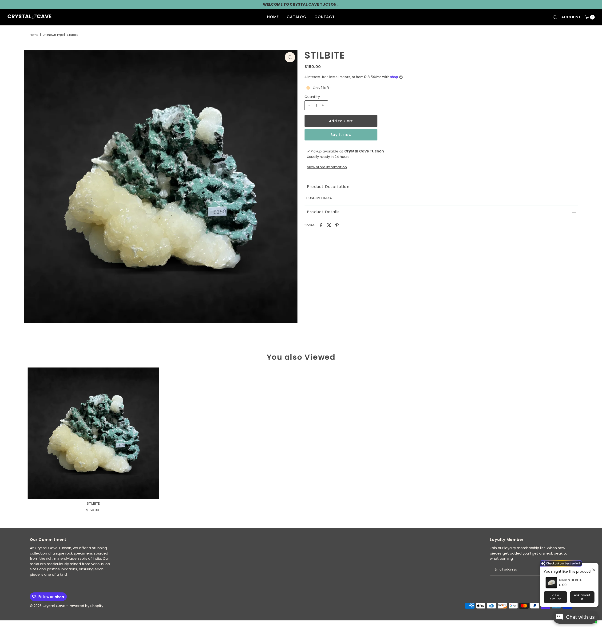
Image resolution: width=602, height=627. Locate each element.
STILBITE (93, 503)
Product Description (328, 186)
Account (571, 17)
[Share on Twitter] (329, 224)
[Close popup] (592, 567)
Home (273, 17)
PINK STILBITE (570, 580)
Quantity (312, 96)
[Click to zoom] (290, 57)
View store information (327, 166)
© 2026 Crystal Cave (47, 605)
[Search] (555, 17)
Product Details (323, 212)
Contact (324, 17)
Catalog (296, 17)
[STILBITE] (93, 433)
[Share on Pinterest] (337, 224)
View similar (555, 597)
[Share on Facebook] (321, 224)
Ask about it (582, 597)
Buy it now (341, 134)
